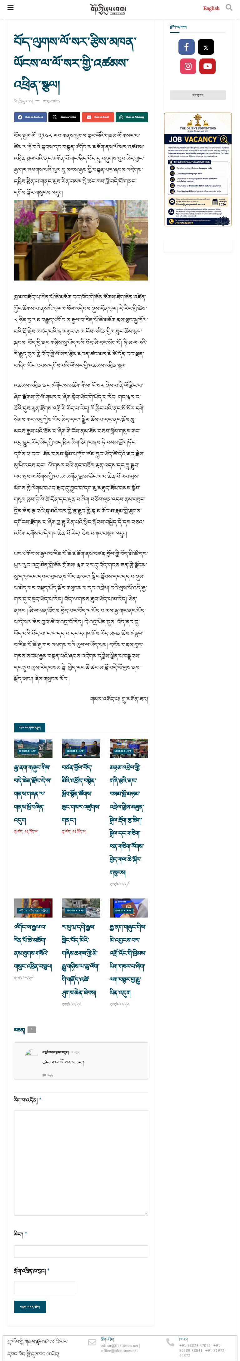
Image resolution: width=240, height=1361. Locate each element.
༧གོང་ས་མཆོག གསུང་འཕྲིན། (33, 911)
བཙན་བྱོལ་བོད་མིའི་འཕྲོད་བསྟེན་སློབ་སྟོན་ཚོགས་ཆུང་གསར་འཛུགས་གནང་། (81, 794)
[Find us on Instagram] (188, 66)
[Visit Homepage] (108, 9)
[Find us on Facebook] (186, 47)
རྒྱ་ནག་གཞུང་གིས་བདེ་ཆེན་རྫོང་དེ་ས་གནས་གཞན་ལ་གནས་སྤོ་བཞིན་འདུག (32, 794)
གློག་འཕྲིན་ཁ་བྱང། (32, 1271)
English (211, 9)
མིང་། (21, 1234)
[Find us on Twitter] (206, 47)
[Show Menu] (10, 9)
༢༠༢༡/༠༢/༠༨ (51, 101)
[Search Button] (229, 9)
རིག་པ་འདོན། (28, 1100)
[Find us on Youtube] (207, 66)
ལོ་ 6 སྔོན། (76, 1053)
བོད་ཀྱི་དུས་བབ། (23, 101)
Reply (50, 1075)
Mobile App (27, 751)
